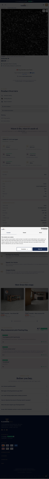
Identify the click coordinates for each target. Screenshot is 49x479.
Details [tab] (24, 232)
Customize (23, 249)
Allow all (40, 249)
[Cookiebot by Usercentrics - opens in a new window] (42, 229)
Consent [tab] (8, 232)
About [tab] (40, 232)
